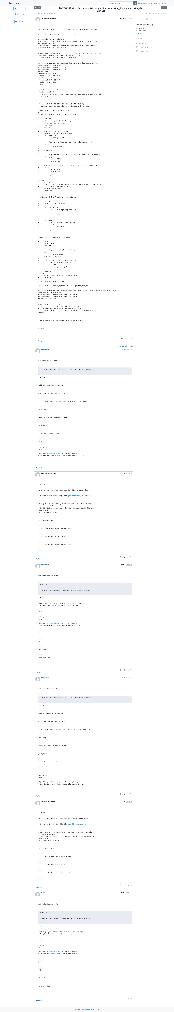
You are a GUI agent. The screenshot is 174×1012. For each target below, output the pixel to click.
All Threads (20, 14)
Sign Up (163, 3)
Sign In (154, 3)
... (39, 366)
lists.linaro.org (15, 3)
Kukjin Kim (45, 349)
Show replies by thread (125, 346)
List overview (20, 9)
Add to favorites (143, 34)
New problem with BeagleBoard (44, 13)
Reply (40, 341)
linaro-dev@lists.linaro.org (144, 24)
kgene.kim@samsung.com (55, 454)
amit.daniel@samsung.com (75, 35)
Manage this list (144, 3)
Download (20, 21)
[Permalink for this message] (132, 338)
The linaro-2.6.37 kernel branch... (156, 13)
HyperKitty (86, 1009)
